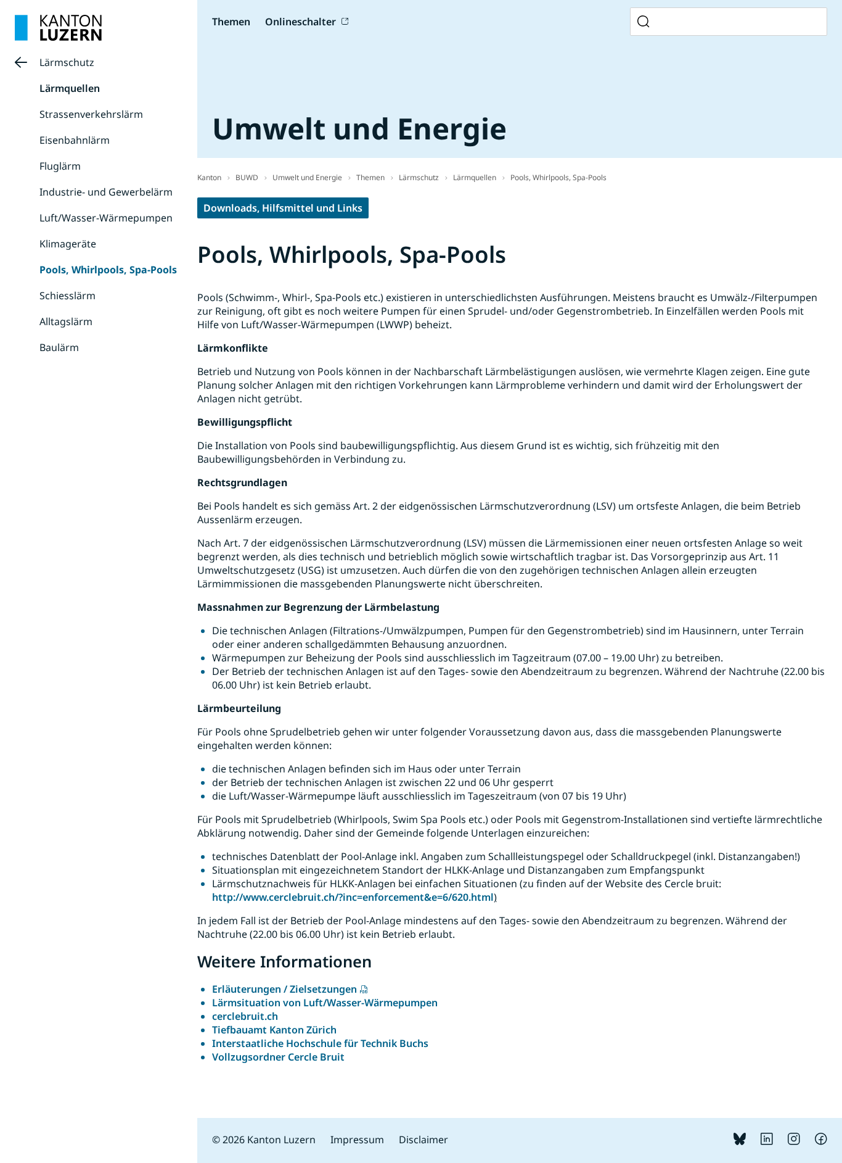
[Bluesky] (740, 1141)
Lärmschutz (66, 62)
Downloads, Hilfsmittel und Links (282, 208)
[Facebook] (821, 1141)
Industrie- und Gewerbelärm (106, 192)
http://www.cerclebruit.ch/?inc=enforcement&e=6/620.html (353, 897)
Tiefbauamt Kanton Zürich (274, 1030)
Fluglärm (60, 166)
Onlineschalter (300, 21)
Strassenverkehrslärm (91, 114)
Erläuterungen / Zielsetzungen (284, 989)
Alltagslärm (65, 321)
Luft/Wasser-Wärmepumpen (106, 218)
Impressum (357, 1139)
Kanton (209, 177)
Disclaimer (423, 1139)
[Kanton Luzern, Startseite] (58, 28)
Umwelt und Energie (307, 177)
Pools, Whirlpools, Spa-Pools (108, 269)
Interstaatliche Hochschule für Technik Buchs (320, 1043)
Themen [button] (231, 21)
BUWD (246, 177)
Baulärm (59, 347)
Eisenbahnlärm (74, 140)
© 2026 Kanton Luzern (264, 1139)
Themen (370, 177)
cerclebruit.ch (245, 1016)
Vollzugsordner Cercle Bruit (278, 1057)
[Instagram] (794, 1141)
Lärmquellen (69, 88)
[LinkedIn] (767, 1141)
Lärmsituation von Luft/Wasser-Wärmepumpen (325, 1002)
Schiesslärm (67, 295)
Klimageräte (67, 243)
